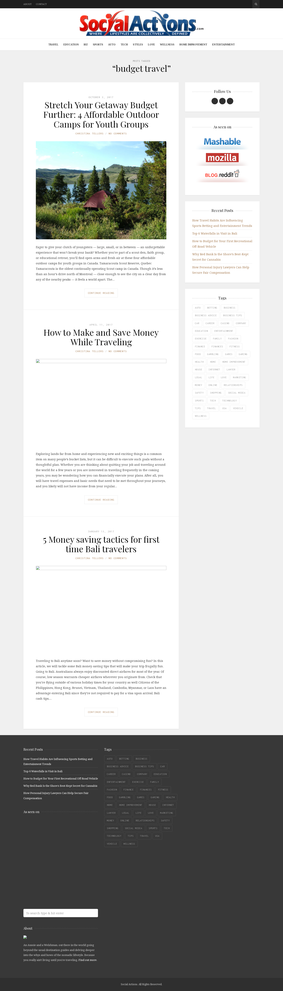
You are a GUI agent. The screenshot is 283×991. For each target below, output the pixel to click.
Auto (112, 44)
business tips (232, 315)
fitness (235, 346)
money (198, 385)
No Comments (118, 133)
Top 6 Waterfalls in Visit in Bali (214, 233)
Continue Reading (101, 293)
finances (217, 346)
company (241, 323)
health (199, 362)
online (213, 385)
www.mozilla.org (53, 842)
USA (224, 408)
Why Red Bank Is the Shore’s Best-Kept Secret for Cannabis (60, 786)
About (27, 4)
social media (237, 393)
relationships (233, 385)
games (228, 354)
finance (200, 346)
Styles (138, 44)
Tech (124, 44)
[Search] (256, 4)
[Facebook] (215, 101)
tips (198, 408)
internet (214, 369)
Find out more (88, 960)
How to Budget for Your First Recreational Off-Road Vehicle (60, 778)
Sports (98, 44)
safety (199, 393)
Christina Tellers (89, 133)
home (213, 362)
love (224, 377)
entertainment (223, 331)
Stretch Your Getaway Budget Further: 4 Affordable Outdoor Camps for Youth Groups (101, 114)
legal (198, 377)
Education (71, 44)
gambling (213, 354)
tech (213, 400)
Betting (212, 307)
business (229, 307)
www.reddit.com (53, 858)
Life (211, 377)
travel (211, 408)
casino (225, 323)
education (201, 331)
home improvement (234, 362)
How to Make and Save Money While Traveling (101, 337)
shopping (216, 393)
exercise (201, 338)
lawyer (231, 369)
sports (199, 400)
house (198, 369)
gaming (243, 354)
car (197, 323)
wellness (201, 416)
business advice (206, 315)
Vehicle (238, 408)
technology (229, 400)
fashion (233, 338)
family (217, 338)
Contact (41, 4)
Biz (86, 44)
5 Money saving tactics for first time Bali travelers (101, 543)
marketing (239, 377)
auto (198, 307)
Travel (53, 44)
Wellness (167, 44)
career (210, 323)
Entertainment (223, 44)
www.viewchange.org (53, 891)
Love (151, 44)
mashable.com (53, 826)
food (198, 354)
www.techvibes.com (53, 875)
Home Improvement (193, 44)
